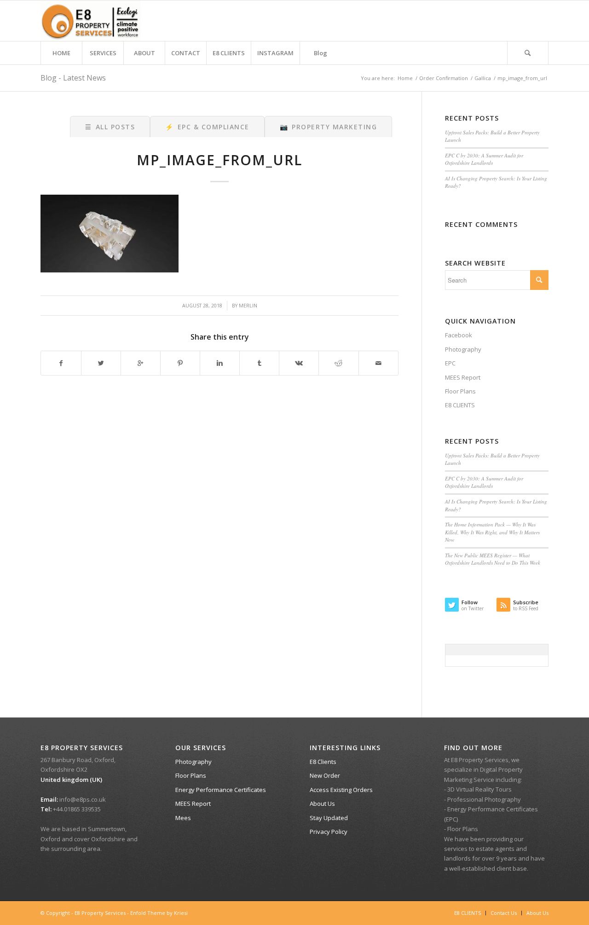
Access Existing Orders (341, 790)
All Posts (110, 126)
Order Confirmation (443, 78)
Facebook (458, 335)
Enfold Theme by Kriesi (159, 912)
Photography (463, 349)
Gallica (482, 78)
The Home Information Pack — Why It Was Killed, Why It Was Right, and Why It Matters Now (492, 532)
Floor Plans (460, 391)
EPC (450, 363)
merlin (248, 305)
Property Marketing (328, 126)
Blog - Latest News (73, 78)
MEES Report (462, 377)
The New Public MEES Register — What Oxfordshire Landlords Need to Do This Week (492, 559)
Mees (183, 818)
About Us (322, 803)
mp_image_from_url (219, 159)
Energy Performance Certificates (220, 790)
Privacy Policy (328, 831)
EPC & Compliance (207, 126)
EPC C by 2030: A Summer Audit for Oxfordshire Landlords (484, 159)
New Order (325, 775)
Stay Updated (329, 818)
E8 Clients (323, 761)
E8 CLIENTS (460, 405)
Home (405, 78)
